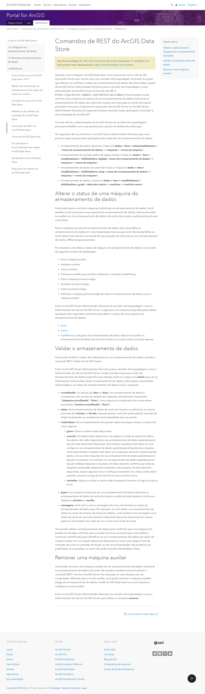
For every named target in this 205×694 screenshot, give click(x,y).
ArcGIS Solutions (64, 674)
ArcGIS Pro (61, 654)
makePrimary (68, 335)
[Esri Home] (159, 643)
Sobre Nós (109, 649)
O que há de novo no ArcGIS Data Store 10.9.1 (27, 77)
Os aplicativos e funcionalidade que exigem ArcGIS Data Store (26, 147)
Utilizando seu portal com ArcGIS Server (43, 28)
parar (64, 325)
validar (77, 361)
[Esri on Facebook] (160, 653)
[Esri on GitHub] (165, 653)
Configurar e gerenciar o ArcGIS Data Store (89, 28)
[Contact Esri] (170, 653)
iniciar (64, 330)
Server (10, 659)
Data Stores (60, 4)
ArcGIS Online (63, 649)
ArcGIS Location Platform (69, 664)
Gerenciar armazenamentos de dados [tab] (24, 59)
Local (9, 649)
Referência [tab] (16, 68)
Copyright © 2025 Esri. (17, 688)
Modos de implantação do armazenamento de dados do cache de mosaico (27, 90)
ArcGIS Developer (65, 669)
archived (98, 60)
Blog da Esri (110, 659)
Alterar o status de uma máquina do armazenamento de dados (179, 51)
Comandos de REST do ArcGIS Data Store (24, 128)
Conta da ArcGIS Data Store (26, 136)
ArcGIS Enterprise (18, 4)
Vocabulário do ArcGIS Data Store (26, 160)
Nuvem (73, 4)
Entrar (182, 4)
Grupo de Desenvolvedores (119, 669)
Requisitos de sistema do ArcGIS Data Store (25, 170)
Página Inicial (15, 22)
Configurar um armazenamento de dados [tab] (22, 49)
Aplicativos (85, 4)
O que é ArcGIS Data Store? (22, 40)
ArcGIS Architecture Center (70, 679)
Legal (84, 688)
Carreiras (109, 654)
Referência (120, 28)
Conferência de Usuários (117, 664)
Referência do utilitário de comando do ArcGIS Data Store (25, 115)
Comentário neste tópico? (143, 613)
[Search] (172, 4)
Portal (37, 4)
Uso (29, 22)
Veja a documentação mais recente (114, 64)
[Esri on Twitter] (154, 653)
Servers (47, 4)
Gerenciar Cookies (71, 688)
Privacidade (54, 688)
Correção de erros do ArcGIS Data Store (27, 102)
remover (78, 574)
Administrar (41, 22)
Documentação (14, 679)
